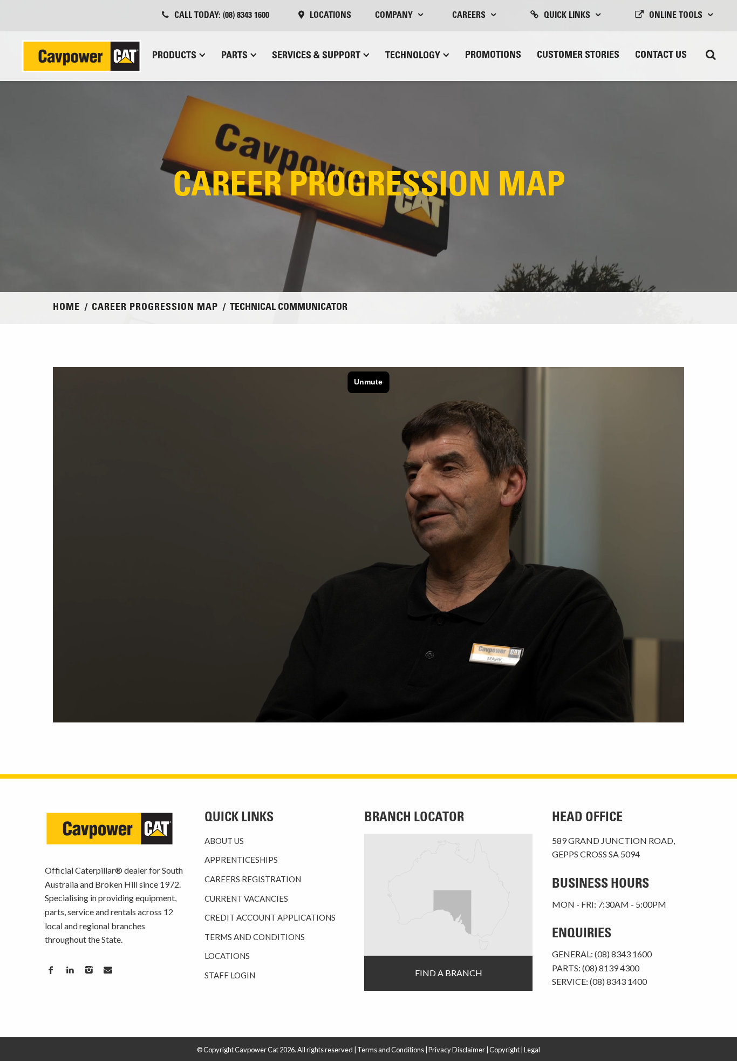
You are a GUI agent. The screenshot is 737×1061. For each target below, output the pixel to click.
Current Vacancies (246, 898)
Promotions (493, 55)
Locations (330, 15)
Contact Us (661, 55)
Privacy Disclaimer (456, 1049)
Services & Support (316, 56)
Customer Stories (578, 55)
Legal (532, 1049)
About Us (224, 841)
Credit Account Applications (270, 917)
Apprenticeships (241, 859)
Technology (412, 56)
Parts (234, 56)
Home (66, 308)
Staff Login (229, 975)
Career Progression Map (155, 308)
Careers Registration (252, 879)
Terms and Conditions (254, 937)
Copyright (504, 1049)
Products (174, 56)
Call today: (221, 15)
